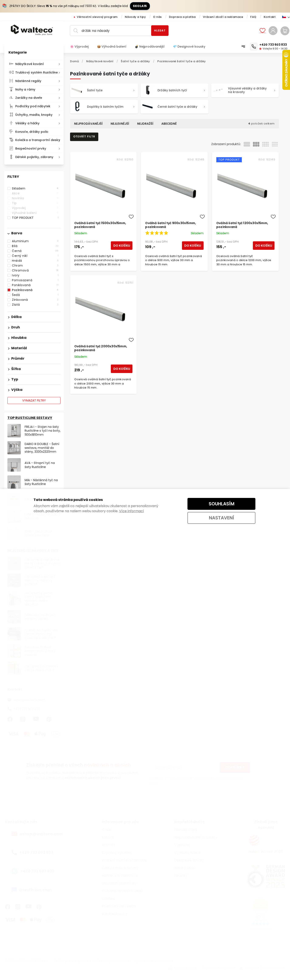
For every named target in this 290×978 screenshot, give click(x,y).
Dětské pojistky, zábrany (34, 157)
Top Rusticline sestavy (29, 417)
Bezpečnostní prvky (30, 148)
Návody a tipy (135, 17)
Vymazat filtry (34, 400)
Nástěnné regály (28, 81)
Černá (35, 251)
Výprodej (35, 208)
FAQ (253, 17)
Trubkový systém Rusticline (36, 72)
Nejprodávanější (88, 124)
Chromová (35, 270)
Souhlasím (221, 504)
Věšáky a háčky (27, 123)
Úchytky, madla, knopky (33, 115)
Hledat (160, 30)
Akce (35, 193)
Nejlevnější (120, 124)
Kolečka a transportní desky (37, 140)
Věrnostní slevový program (97, 17)
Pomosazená (35, 280)
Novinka (35, 198)
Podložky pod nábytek (32, 106)
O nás (157, 17)
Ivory (35, 275)
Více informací (131, 511)
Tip (35, 203)
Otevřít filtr (84, 136)
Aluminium (35, 241)
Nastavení (221, 518)
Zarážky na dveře (28, 98)
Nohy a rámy (25, 89)
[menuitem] (81, 46)
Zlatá (35, 304)
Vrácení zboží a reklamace (223, 17)
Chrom (35, 265)
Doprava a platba (182, 17)
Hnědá (35, 261)
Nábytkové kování (29, 64)
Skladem (35, 188)
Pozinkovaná (35, 290)
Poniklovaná (35, 285)
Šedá (35, 295)
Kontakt (270, 17)
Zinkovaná (35, 300)
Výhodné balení (35, 213)
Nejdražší (145, 124)
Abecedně (169, 124)
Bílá (35, 246)
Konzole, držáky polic (31, 132)
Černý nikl (35, 256)
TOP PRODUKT (35, 218)
